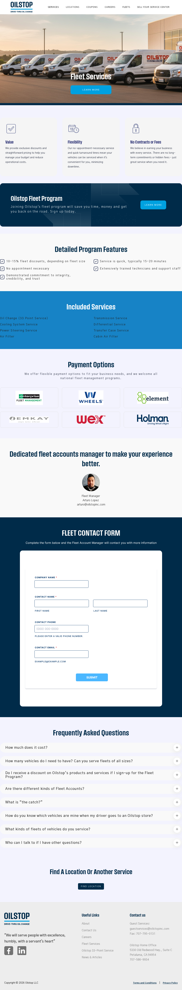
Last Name (100, 610)
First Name (42, 610)
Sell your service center (153, 7)
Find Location (91, 886)
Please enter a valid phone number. (59, 636)
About (86, 923)
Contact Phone (45, 622)
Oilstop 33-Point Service (98, 950)
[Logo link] (22, 7)
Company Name (46, 577)
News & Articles (92, 957)
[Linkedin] (21, 950)
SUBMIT (92, 677)
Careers (110, 7)
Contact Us (89, 930)
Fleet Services (91, 943)
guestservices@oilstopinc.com (149, 928)
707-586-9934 (139, 959)
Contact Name (46, 596)
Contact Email (46, 647)
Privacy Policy (170, 983)
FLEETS (126, 7)
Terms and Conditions (145, 983)
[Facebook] (8, 950)
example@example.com (50, 661)
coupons (92, 7)
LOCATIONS (72, 7)
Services (53, 7)
